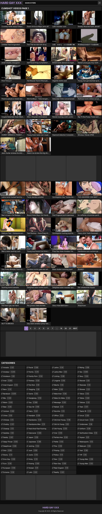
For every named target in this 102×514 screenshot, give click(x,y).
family (33, 372)
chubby (8, 424)
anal (7, 381)
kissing (34, 464)
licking (59, 376)
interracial (35, 433)
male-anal (60, 394)
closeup (8, 429)
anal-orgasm (10, 385)
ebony (7, 455)
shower (85, 389)
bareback (9, 394)
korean (33, 468)
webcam (85, 446)
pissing (59, 450)
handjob (34, 415)
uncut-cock (86, 420)
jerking (34, 446)
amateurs (8, 376)
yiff (83, 455)
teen (84, 407)
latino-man (60, 372)
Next (75, 328)
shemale (85, 385)
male (58, 389)
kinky (33, 459)
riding (84, 367)
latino (58, 367)
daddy (8, 437)
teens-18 (85, 411)
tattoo (84, 398)
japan (33, 437)
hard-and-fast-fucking (37, 429)
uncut (84, 415)
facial (33, 367)
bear (7, 407)
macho (58, 385)
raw (58, 459)
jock (33, 450)
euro (7, 464)
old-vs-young (61, 424)
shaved (84, 381)
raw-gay (60, 464)
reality (59, 472)
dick (7, 450)
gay (33, 402)
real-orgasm (61, 468)
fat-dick (34, 385)
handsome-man (37, 424)
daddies (8, 433)
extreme (8, 472)
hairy (33, 411)
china (7, 415)
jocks (33, 455)
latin (33, 472)
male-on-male (62, 398)
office (58, 415)
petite (58, 442)
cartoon (8, 411)
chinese (8, 420)
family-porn (35, 376)
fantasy (34, 381)
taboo (84, 394)
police (58, 455)
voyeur (84, 437)
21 (70, 328)
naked (58, 407)
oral (58, 433)
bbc (7, 398)
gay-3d (34, 407)
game (33, 394)
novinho (59, 411)
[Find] (99, 3)
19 (61, 328)
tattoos (84, 402)
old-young (60, 429)
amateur (9, 372)
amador (8, 367)
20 (66, 328)
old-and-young (62, 420)
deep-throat (10, 442)
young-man (86, 459)
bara (7, 389)
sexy (84, 376)
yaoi (84, 450)
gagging (34, 389)
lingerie (59, 381)
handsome (35, 420)
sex (84, 372)
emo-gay (9, 459)
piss (58, 446)
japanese (35, 442)
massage (60, 402)
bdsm (7, 402)
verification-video (88, 433)
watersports (86, 442)
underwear (86, 424)
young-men (86, 464)
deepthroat (9, 446)
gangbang (35, 398)
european (9, 468)
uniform (85, 429)
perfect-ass (61, 437)
